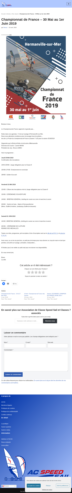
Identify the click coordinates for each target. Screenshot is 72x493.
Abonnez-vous (50, 321)
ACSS (3, 402)
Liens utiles (4, 445)
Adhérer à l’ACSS (6, 439)
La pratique (4, 423)
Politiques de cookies (47, 489)
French (6, 486)
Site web (50, 342)
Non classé (15, 14)
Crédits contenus (6, 414)
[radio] (28, 273)
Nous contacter (6, 442)
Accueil (3, 14)
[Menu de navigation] (69, 3)
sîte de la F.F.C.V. (52, 233)
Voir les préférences (62, 485)
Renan (5, 27)
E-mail (28, 342)
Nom (6, 342)
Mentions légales (6, 405)
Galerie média (5, 430)
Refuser (48, 485)
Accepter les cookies (34, 485)
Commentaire (8, 350)
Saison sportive (6, 427)
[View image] (36, 78)
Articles (9, 14)
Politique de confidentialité (9, 411)
